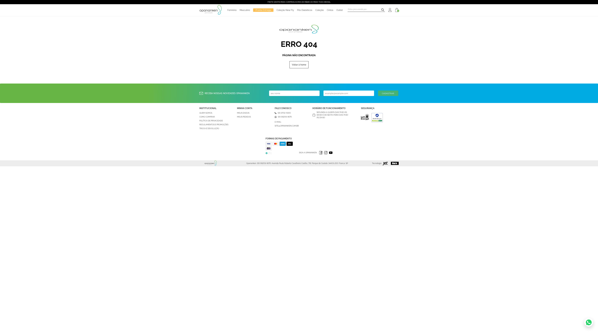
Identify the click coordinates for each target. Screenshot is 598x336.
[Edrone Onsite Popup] (299, 168)
